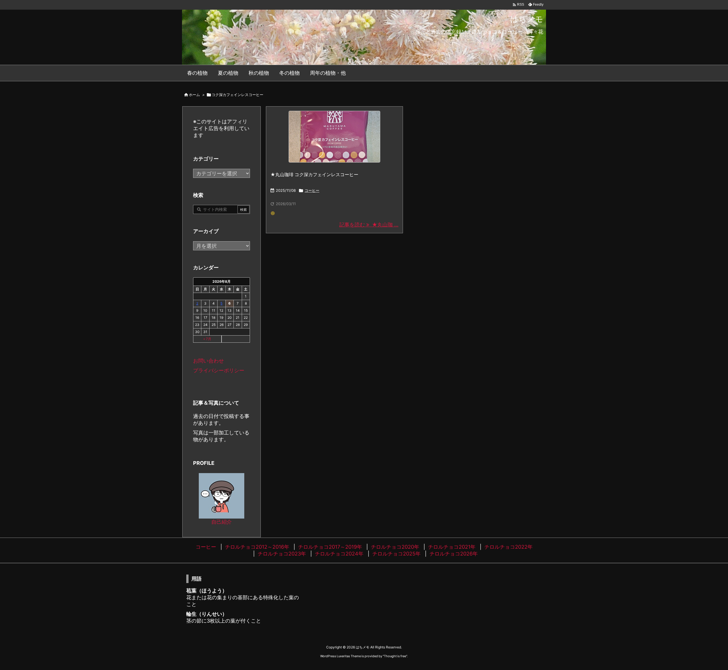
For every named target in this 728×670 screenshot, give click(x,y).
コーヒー (312, 190)
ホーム (194, 94)
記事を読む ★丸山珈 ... (368, 225)
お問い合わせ (208, 361)
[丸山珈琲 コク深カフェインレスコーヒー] (334, 137)
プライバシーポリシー (218, 370)
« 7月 (207, 339)
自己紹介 (221, 522)
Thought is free (395, 656)
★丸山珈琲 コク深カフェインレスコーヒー (314, 174)
